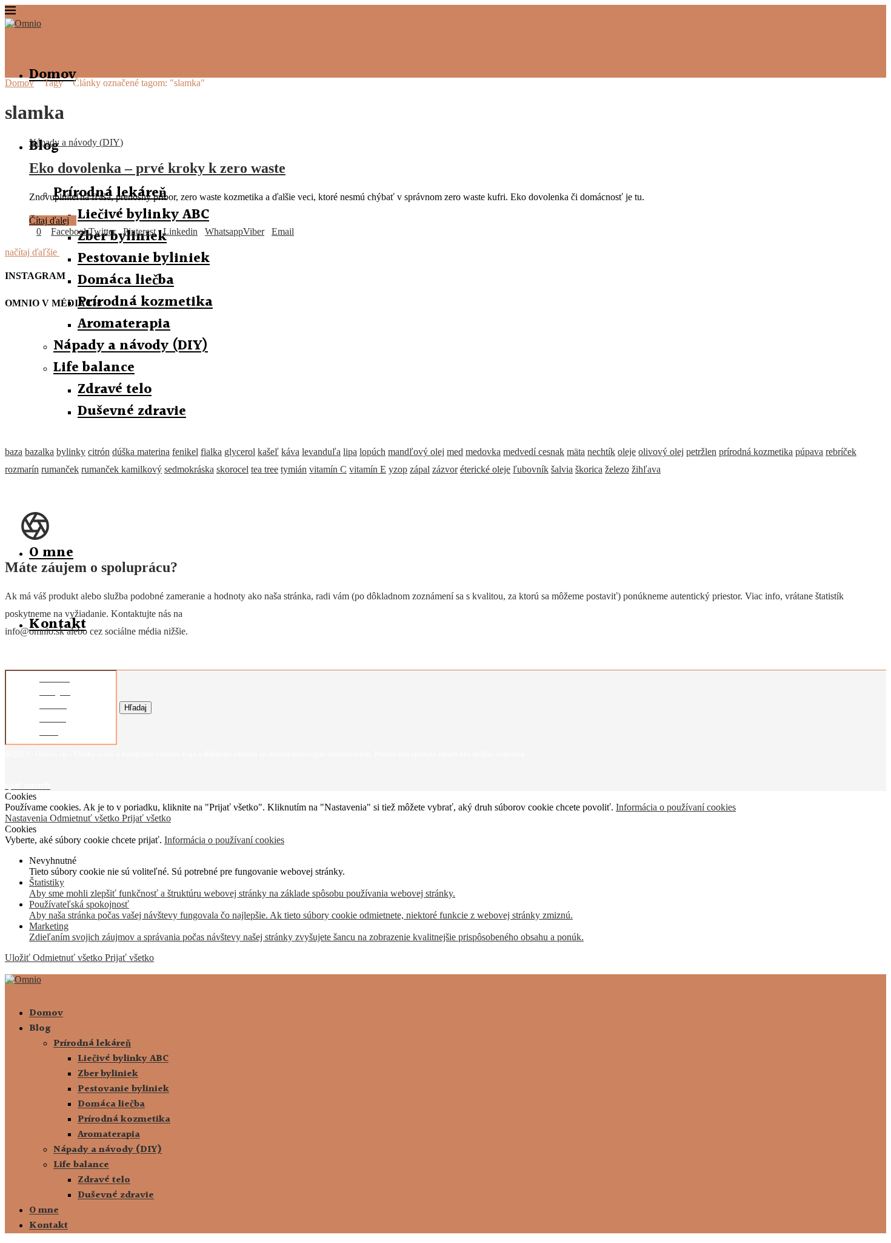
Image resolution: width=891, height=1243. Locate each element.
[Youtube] (37, 777)
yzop (398, 469)
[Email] (47, 777)
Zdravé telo (104, 1180)
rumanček (60, 469)
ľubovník (531, 469)
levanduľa (321, 451)
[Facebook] (8, 777)
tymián (294, 469)
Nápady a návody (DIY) (107, 1149)
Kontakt (48, 1225)
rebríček (841, 451)
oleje (627, 451)
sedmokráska (189, 469)
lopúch (372, 451)
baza (13, 451)
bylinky (70, 451)
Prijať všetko (146, 818)
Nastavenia (27, 818)
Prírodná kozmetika (145, 302)
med (455, 451)
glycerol (239, 451)
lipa (350, 451)
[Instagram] (18, 777)
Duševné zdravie (116, 1195)
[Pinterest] (28, 777)
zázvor (445, 469)
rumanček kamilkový (121, 469)
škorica (588, 469)
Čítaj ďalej (49, 220)
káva (290, 451)
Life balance (81, 1165)
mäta (576, 451)
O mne (51, 553)
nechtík (601, 451)
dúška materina (141, 451)
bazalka (39, 451)
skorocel (232, 469)
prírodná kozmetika (756, 451)
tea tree (264, 469)
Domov (52, 75)
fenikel (185, 451)
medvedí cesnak (533, 451)
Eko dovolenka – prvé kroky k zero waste (157, 168)
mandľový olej (416, 451)
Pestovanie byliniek (144, 258)
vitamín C (328, 469)
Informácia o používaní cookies (676, 807)
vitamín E (367, 469)
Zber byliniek (108, 1074)
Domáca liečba (126, 280)
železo (617, 469)
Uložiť (19, 957)
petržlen (701, 451)
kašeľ (268, 451)
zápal (420, 469)
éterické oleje (485, 469)
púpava (809, 451)
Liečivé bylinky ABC (143, 215)
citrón (99, 451)
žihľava (646, 469)
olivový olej (661, 451)
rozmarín (22, 469)
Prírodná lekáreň (92, 1043)
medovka (483, 451)
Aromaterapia (109, 1134)
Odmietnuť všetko (86, 818)
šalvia (562, 469)
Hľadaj (135, 707)
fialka (211, 451)
